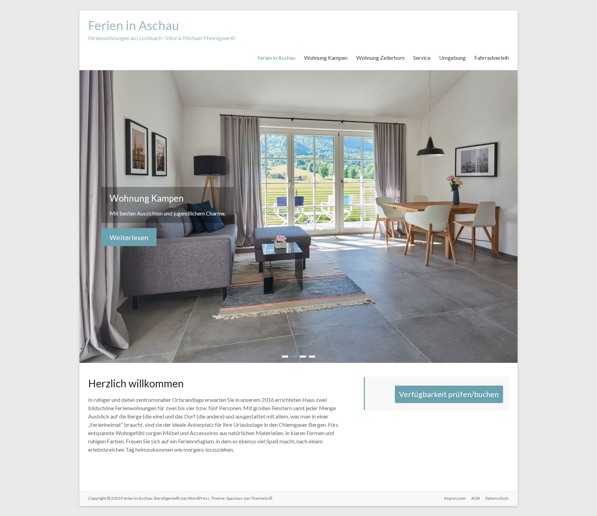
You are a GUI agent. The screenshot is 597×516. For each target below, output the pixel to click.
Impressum (455, 498)
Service (421, 57)
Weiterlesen (129, 237)
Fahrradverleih (491, 57)
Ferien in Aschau (133, 25)
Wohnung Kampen (326, 57)
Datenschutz (497, 498)
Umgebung (452, 57)
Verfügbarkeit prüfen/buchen (449, 394)
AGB (475, 498)
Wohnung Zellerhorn (380, 57)
